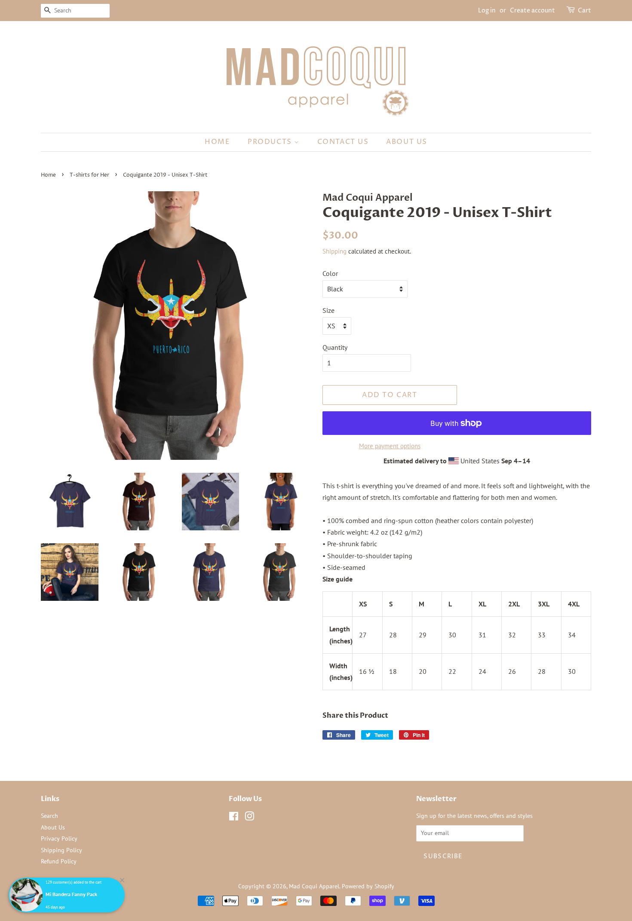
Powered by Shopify (368, 886)
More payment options (389, 446)
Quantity (334, 347)
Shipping (334, 251)
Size (328, 310)
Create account (532, 10)
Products (271, 142)
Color (330, 273)
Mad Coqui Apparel (314, 886)
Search (49, 816)
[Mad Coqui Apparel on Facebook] (234, 818)
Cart (584, 10)
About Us (406, 142)
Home (217, 142)
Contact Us (343, 142)
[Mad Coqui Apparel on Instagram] (249, 818)
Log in (487, 10)
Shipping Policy (61, 850)
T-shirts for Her (89, 175)
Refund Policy (59, 861)
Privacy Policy (59, 838)
